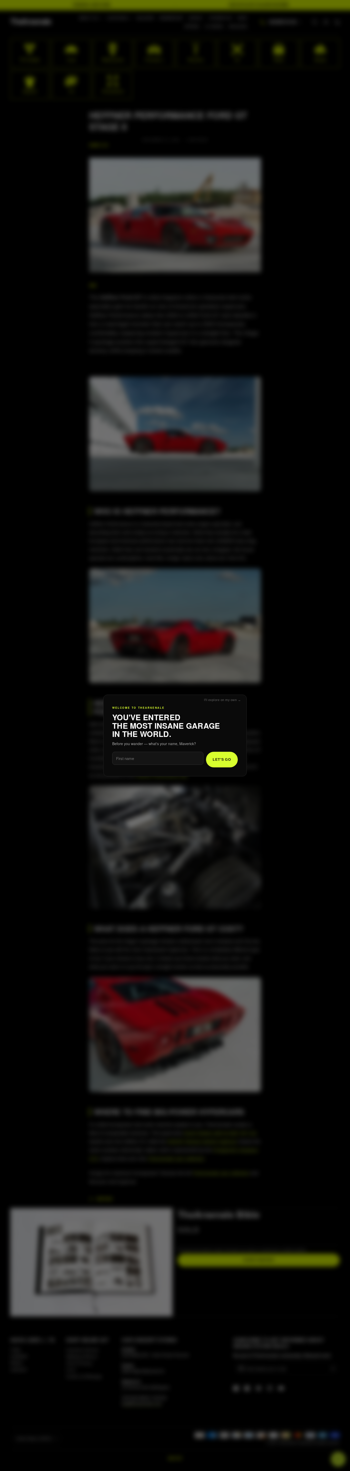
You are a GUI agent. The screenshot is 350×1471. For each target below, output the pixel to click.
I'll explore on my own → (222, 700)
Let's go (222, 759)
